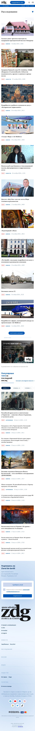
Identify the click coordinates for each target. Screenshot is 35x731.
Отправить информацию (8, 625)
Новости (4, 640)
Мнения (4, 657)
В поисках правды (6, 686)
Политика (4, 682)
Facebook (20, 701)
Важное (8, 43)
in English (4, 633)
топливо (28, 388)
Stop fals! (12, 644)
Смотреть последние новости (24, 380)
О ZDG (3, 627)
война (6, 388)
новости (8, 79)
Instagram (24, 701)
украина (16, 388)
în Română (4, 630)
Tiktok (22, 705)
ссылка (5, 352)
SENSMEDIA (20, 726)
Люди (10, 677)
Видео (3, 665)
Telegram (10, 701)
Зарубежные (9, 420)
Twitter (17, 705)
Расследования (6, 649)
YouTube (15, 701)
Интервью (4, 677)
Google (12, 705)
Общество (5, 673)
